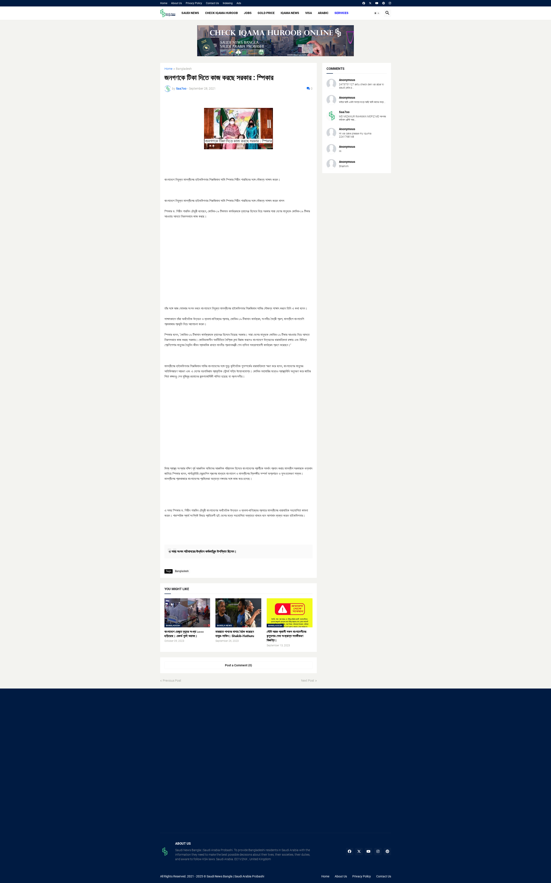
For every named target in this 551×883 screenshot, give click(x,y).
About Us (176, 3)
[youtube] (376, 3)
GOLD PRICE (266, 13)
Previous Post (172, 680)
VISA (308, 13)
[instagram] (390, 3)
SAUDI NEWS (190, 13)
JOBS (248, 13)
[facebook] (363, 3)
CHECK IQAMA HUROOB (221, 13)
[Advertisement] (238, 265)
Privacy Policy (194, 3)
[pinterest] (383, 3)
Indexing (228, 3)
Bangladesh (184, 68)
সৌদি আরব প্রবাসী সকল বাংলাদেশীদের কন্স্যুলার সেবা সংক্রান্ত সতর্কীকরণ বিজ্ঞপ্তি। (286, 636)
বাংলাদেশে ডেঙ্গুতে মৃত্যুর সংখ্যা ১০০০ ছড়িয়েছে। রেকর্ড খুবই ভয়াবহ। (184, 634)
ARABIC (323, 13)
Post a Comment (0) (238, 665)
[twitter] (370, 3)
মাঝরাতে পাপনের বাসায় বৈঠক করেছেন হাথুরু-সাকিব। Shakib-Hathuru (234, 634)
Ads (239, 3)
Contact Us (212, 3)
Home (163, 3)
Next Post (307, 680)
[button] (377, 13)
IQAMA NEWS (290, 13)
